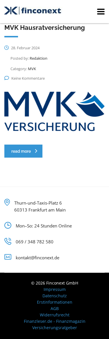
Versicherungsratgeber (54, 327)
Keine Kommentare (28, 78)
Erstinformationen (54, 302)
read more (21, 151)
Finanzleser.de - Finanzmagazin (54, 321)
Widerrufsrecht (54, 315)
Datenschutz (54, 295)
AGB (55, 308)
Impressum (55, 289)
